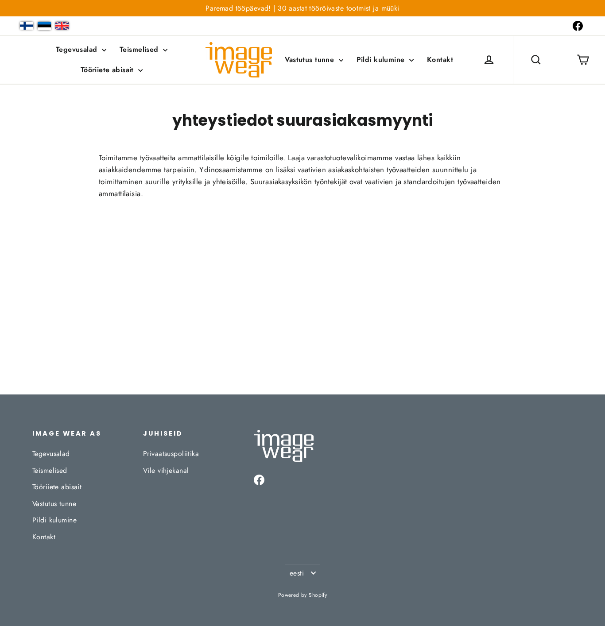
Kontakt (440, 59)
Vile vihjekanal (166, 470)
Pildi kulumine (382, 59)
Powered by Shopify (302, 595)
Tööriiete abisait (108, 70)
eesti (297, 573)
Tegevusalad (78, 49)
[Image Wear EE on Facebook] (577, 26)
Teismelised (140, 49)
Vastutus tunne (310, 59)
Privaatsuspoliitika (171, 453)
